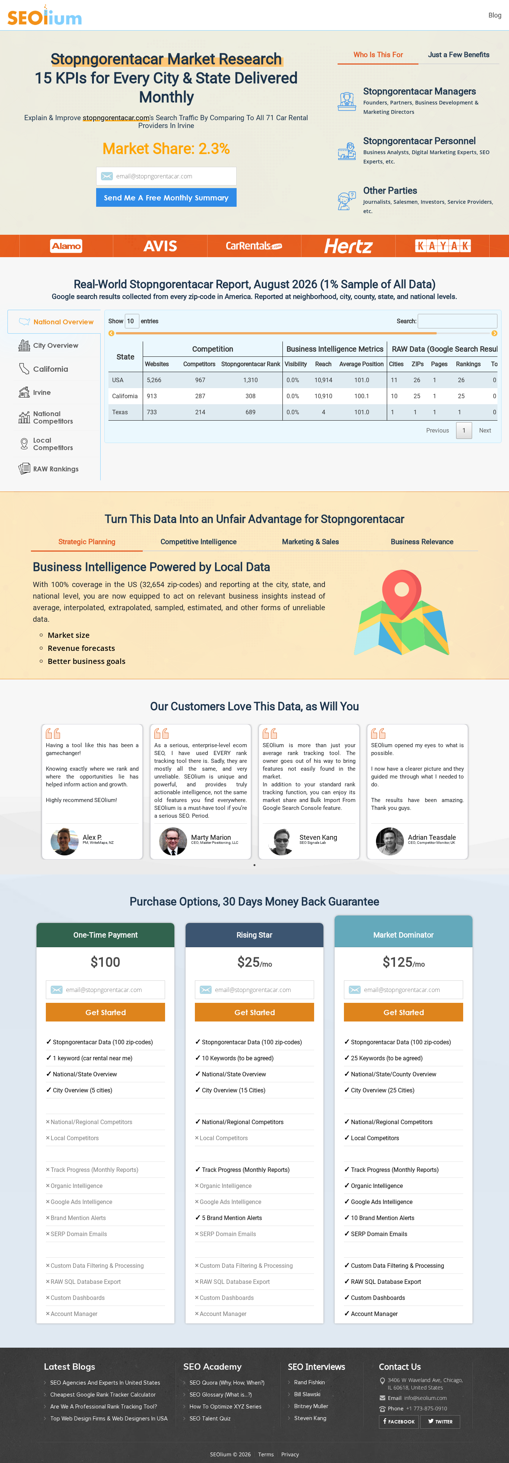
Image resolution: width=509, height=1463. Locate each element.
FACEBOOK (401, 1422)
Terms (266, 1454)
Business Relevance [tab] (422, 541)
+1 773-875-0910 (426, 1408)
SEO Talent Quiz (210, 1418)
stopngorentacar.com (116, 117)
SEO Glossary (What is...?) (221, 1394)
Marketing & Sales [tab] (310, 541)
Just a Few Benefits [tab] (459, 54)
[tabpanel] (92, 792)
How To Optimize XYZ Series (226, 1406)
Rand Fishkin (309, 1382)
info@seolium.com (425, 1397)
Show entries (133, 321)
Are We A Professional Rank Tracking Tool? (103, 1406)
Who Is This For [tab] (378, 54)
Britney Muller (311, 1406)
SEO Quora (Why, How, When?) (227, 1382)
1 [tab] (254, 865)
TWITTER (444, 1422)
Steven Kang (310, 1418)
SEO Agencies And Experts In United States (105, 1382)
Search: (407, 321)
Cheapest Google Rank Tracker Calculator (103, 1394)
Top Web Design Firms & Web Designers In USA (109, 1418)
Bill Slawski (307, 1394)
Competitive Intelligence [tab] (199, 541)
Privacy (290, 1454)
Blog (495, 15)
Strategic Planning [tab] (87, 541)
